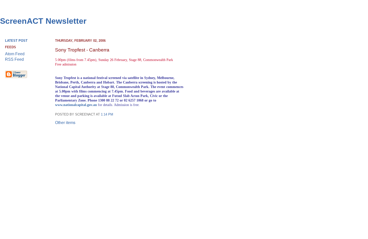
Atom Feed (15, 54)
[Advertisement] (341, 115)
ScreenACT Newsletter (43, 21)
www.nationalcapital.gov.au (76, 105)
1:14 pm (107, 114)
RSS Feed (14, 59)
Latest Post (16, 40)
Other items (65, 122)
